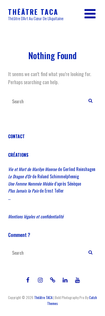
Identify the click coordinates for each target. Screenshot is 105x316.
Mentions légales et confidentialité (36, 216)
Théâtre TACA (33, 12)
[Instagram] (40, 280)
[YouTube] (77, 280)
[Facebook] (28, 280)
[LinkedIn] (65, 280)
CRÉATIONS (18, 155)
